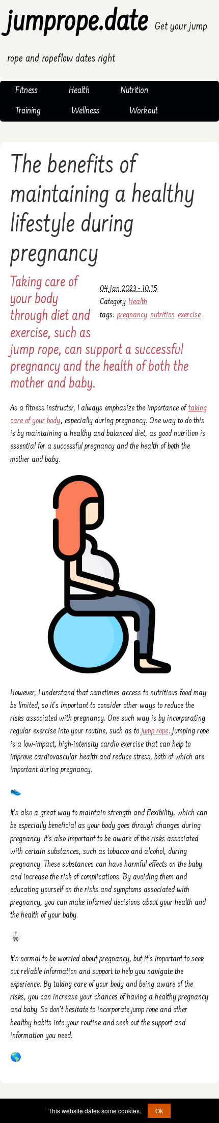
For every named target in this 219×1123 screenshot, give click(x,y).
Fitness (26, 91)
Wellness (85, 111)
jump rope (155, 731)
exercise (189, 315)
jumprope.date (107, 36)
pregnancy (132, 315)
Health (79, 91)
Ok (159, 1110)
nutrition (162, 315)
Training (28, 111)
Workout (144, 111)
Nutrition (134, 91)
